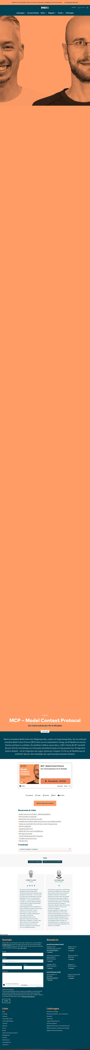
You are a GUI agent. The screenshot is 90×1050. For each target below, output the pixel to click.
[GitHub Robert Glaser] (29, 886)
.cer (19, 948)
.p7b (21, 948)
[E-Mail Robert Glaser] (34, 886)
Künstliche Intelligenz (35, 861)
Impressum (5, 1044)
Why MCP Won (23, 841)
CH (81, 7)
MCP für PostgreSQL (25, 826)
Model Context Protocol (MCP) (52, 861)
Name (8, 951)
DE (78, 7)
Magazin (51, 13)
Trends (60, 13)
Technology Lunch (7, 1018)
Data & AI (49, 1016)
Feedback (30, 795)
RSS (54, 795)
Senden (6, 1000)
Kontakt (74, 7)
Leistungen (20, 13)
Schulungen (70, 13)
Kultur (43, 13)
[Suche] (87, 7)
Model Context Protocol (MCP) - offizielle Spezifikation (34, 814)
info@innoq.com (6, 944)
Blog (3, 1011)
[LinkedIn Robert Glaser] (27, 886)
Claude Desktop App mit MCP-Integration (31, 836)
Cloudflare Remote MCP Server (28, 838)
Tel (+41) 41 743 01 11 (52, 978)
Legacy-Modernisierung (53, 1021)
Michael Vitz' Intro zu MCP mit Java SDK (30, 819)
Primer (4, 1028)
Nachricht (9, 971)
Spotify (47, 795)
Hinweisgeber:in (6, 1042)
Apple (38, 795)
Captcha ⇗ (39, 986)
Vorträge (4, 1014)
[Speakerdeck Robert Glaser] (32, 886)
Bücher (4, 1030)
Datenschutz (5, 1040)
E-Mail (8, 958)
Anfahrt (50, 952)
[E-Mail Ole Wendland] (59, 886)
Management (6, 1035)
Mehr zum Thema (4, 934)
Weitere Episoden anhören (45, 803)
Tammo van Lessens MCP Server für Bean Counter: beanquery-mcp (38, 824)
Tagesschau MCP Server (26, 829)
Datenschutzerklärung (28, 996)
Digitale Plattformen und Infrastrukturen (58, 1025)
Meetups (4, 1025)
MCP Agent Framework (25, 833)
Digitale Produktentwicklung (54, 1030)
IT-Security (50, 1018)
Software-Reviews (52, 1023)
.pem (24, 948)
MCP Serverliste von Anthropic (28, 816)
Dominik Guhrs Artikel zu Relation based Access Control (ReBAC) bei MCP (40, 821)
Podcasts (4, 1016)
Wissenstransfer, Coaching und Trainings (58, 1028)
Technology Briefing (7, 1021)
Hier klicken (24, 985)
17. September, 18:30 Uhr (71, 2)
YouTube (62, 795)
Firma (25, 964)
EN (83, 7)
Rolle (3, 964)
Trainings (4, 1023)
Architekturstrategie (52, 1011)
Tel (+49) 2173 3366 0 (52, 950)
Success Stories (33, 13)
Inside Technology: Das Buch (10, 1032)
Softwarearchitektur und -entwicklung (57, 1014)
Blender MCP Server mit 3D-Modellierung (31, 831)
